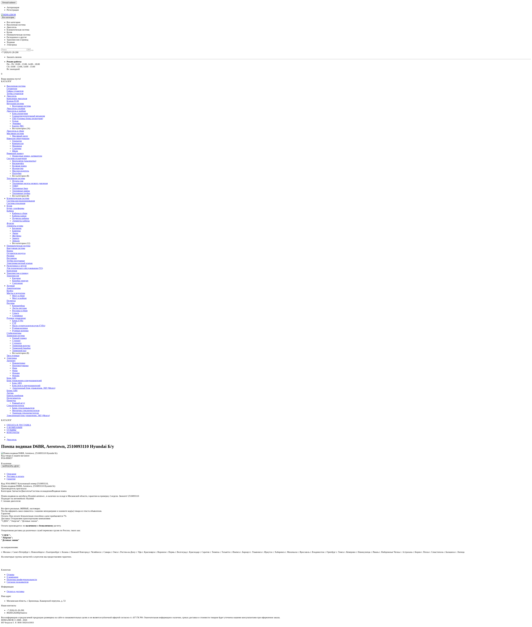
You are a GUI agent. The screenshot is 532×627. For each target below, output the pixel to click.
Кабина (10, 211)
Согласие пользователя (17, 582)
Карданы (16, 278)
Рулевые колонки (20, 330)
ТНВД (15, 186)
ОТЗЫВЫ (11, 430)
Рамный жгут (18, 403)
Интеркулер (17, 168)
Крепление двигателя (17, 98)
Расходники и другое (17, 266)
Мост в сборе (18, 296)
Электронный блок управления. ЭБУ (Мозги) (33, 388)
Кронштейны (18, 305)
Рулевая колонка (20, 328)
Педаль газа (17, 181)
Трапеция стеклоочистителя (25, 413)
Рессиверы (12, 258)
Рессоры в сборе (20, 310)
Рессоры (11, 303)
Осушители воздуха (16, 253)
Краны (10, 251)
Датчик (10, 393)
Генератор (17, 141)
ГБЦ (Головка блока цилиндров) (27, 118)
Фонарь (15, 375)
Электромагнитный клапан (20, 263)
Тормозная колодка (21, 345)
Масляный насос (20, 136)
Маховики (17, 146)
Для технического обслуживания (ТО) (25, 268)
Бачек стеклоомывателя (23, 408)
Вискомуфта (18, 163)
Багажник (16, 228)
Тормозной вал (19, 350)
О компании (12, 577)
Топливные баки (20, 188)
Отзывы (10, 574)
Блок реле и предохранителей (26, 385)
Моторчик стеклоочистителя (25, 410)
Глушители (12, 88)
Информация (7, 587)
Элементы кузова (15, 226)
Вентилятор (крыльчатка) (24, 161)
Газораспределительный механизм (28, 116)
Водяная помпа (19, 166)
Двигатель (11, 96)
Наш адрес (6, 596)
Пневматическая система (18, 246)
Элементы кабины (21, 221)
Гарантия (11, 479)
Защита (15, 238)
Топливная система (16, 178)
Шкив (15, 151)
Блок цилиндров (20, 113)
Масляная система (15, 133)
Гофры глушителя (15, 91)
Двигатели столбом (16, 108)
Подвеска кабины (20, 218)
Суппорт (16, 340)
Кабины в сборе (19, 213)
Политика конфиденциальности (22, 579)
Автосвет (11, 360)
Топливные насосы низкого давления (30, 183)
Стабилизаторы (14, 333)
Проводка (11, 400)
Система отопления (16, 203)
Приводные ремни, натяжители (27, 156)
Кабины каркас (19, 216)
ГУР (14, 323)
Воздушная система (21, 106)
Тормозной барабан (21, 348)
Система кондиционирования (21, 201)
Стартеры (16, 148)
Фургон (10, 223)
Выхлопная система (16, 86)
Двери (15, 233)
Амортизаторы (14, 288)
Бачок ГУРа (17, 320)
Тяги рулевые (13, 355)
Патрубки (16, 173)
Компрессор (18, 143)
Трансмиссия (13, 276)
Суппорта (16, 343)
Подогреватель (14, 398)
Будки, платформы (15, 208)
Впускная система (15, 103)
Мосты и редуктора (16, 293)
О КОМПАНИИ (14, 427)
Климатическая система (18, 198)
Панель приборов (15, 395)
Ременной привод (15, 153)
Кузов (9, 206)
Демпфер (16, 123)
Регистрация (13, 10)
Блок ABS (11, 378)
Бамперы (16, 231)
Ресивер (10, 256)
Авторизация (13, 7)
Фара (14, 368)
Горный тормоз (19, 338)
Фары (15, 370)
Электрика (12, 358)
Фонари (16, 373)
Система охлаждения (17, 158)
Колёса (10, 291)
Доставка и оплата (15, 476)
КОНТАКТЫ (13, 432)
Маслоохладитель (20, 171)
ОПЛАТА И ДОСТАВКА (19, 425)
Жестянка (16, 236)
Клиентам (6, 570)
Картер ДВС (18, 126)
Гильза (15, 121)
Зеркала (16, 241)
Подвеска (11, 300)
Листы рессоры (19, 308)
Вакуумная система (16, 248)
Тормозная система (16, 335)
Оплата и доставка (15, 591)
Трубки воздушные (16, 261)
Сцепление (17, 283)
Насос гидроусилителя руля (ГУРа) (28, 325)
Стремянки (17, 315)
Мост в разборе (19, 298)
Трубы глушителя (15, 93)
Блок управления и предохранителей (24, 380)
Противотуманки (20, 365)
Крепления (12, 271)
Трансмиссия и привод (17, 273)
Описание (11, 474)
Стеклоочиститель (15, 405)
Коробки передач (20, 281)
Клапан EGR (13, 101)
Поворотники (18, 363)
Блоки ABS (12, 390)
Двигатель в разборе (16, 111)
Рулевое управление (16, 318)
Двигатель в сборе (15, 131)
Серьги (15, 313)
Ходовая (11, 286)
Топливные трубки (21, 193)
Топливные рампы (21, 191)
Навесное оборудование (18, 138)
